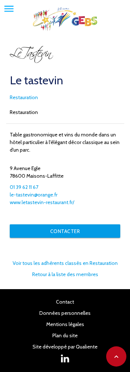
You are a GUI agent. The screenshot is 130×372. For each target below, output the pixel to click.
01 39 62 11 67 (24, 187)
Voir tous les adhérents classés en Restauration (65, 263)
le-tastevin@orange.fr (33, 194)
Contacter (65, 231)
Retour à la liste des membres (65, 274)
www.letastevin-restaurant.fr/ (42, 202)
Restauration (24, 97)
